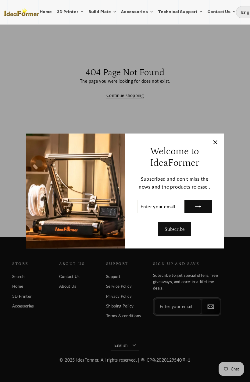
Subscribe (174, 229)
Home (46, 11)
